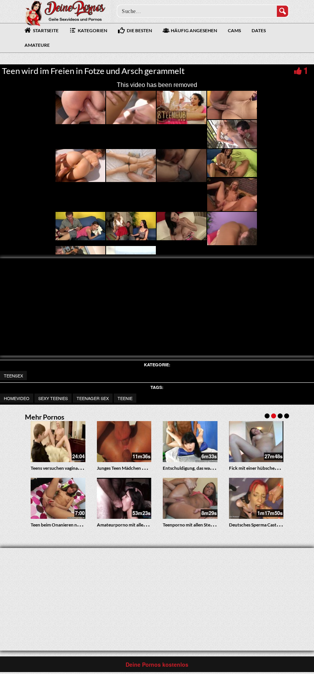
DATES (259, 30)
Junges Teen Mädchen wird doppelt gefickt (140, 468)
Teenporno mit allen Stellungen (194, 525)
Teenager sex (93, 398)
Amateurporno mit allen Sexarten (131, 525)
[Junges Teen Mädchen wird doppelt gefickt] (124, 441)
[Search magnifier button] (282, 11)
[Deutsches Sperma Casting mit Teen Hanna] (256, 498)
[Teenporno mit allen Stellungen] (190, 498)
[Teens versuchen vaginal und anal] (58, 441)
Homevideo (16, 398)
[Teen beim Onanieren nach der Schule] (58, 498)
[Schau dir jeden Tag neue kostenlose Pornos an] (65, 12)
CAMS (234, 30)
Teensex (13, 375)
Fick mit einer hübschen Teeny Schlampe (269, 468)
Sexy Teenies (53, 398)
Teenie (125, 398)
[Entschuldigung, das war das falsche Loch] (190, 441)
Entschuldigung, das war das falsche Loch (204, 468)
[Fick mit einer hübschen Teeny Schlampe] (256, 441)
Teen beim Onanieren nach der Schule (68, 525)
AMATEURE (37, 45)
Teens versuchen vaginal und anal (64, 468)
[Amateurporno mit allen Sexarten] (124, 498)
